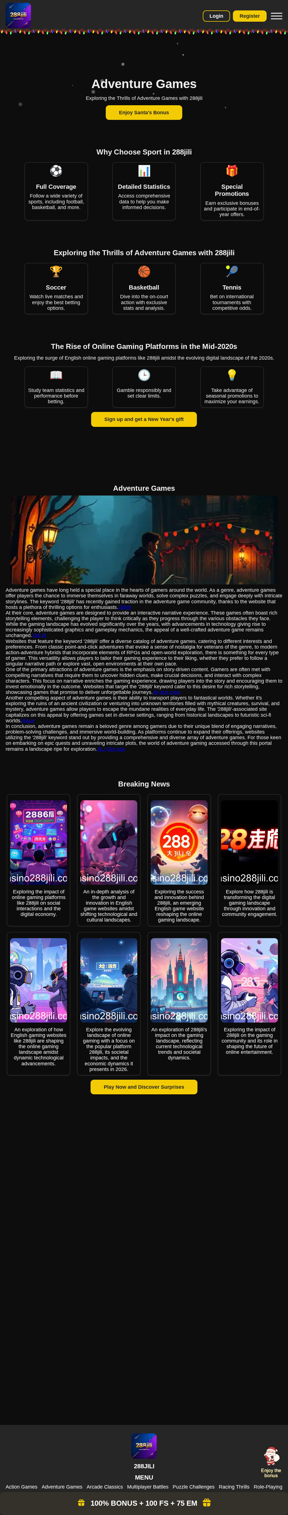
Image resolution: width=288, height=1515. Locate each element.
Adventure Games (62, 1487)
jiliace (28, 720)
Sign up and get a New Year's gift (144, 419)
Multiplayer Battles (147, 1487)
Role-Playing (268, 1487)
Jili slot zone (166, 692)
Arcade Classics (105, 1487)
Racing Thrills (234, 1487)
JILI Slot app (111, 749)
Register (250, 16)
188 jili (39, 635)
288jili (124, 607)
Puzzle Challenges (194, 1487)
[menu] (275, 16)
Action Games (21, 1487)
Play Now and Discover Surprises (144, 1087)
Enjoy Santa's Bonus (144, 112)
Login (216, 16)
